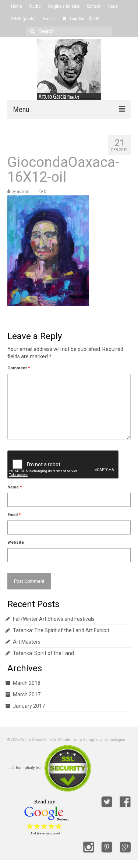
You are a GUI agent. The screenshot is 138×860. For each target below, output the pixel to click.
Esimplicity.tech (29, 768)
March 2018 (26, 683)
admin (23, 191)
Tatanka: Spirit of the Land (43, 653)
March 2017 (26, 694)
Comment (18, 368)
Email (14, 514)
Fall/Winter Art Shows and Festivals (54, 619)
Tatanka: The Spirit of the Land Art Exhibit (61, 630)
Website (15, 542)
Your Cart (83, 18)
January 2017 (29, 706)
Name (14, 487)
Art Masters (26, 642)
